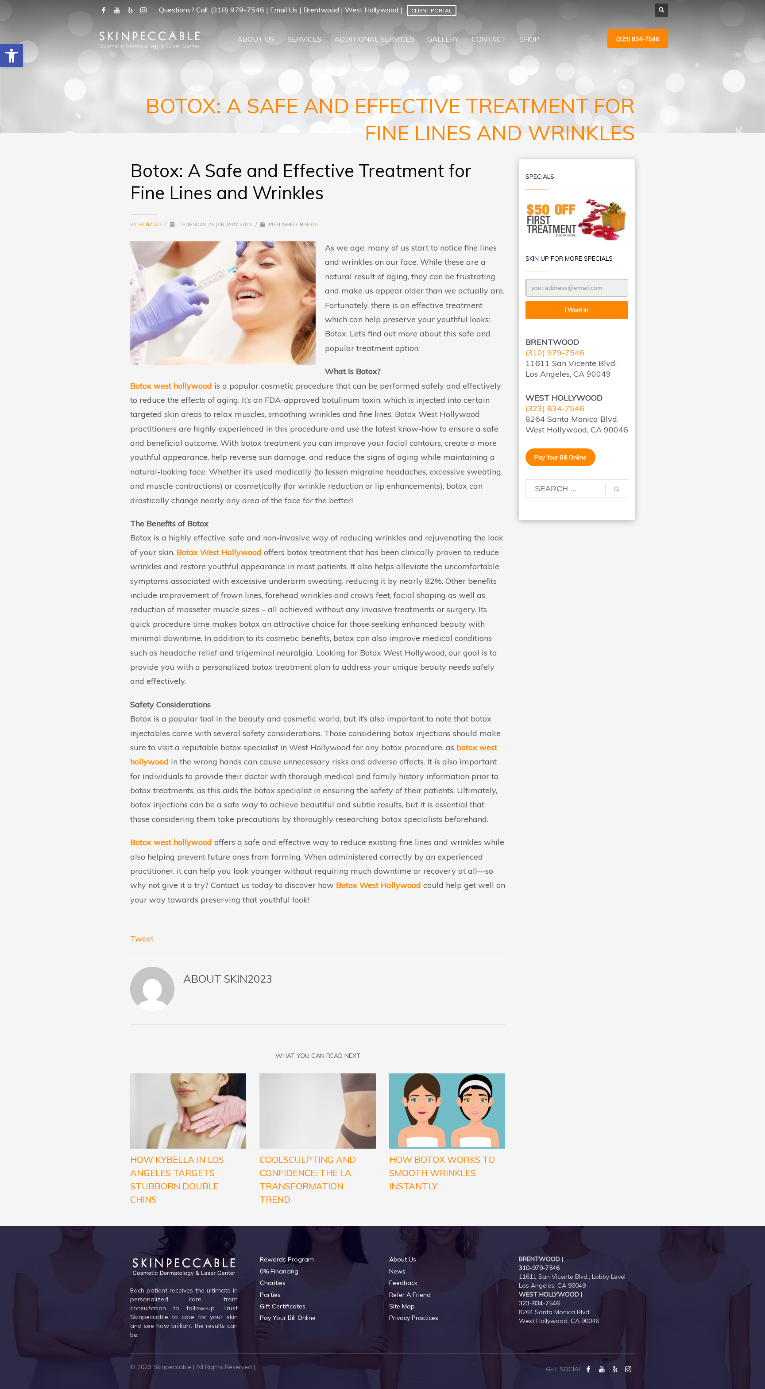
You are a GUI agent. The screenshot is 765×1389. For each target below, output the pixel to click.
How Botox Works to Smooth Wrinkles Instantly (442, 1173)
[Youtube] (117, 10)
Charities (273, 1283)
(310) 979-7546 (237, 9)
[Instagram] (143, 10)
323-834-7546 (539, 1303)
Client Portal (431, 10)
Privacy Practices (413, 1318)
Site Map (402, 1306)
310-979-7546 (539, 1268)
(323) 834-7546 (554, 408)
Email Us (284, 9)
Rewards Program (287, 1259)
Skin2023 (150, 224)
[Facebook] (588, 1369)
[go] (616, 489)
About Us (402, 1259)
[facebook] (103, 10)
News (397, 1271)
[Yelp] (615, 1369)
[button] (11, 55)
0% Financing (279, 1271)
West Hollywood (371, 9)
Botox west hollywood (171, 386)
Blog (312, 224)
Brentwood (321, 9)
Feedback (403, 1283)
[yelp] (130, 10)
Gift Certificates (282, 1306)
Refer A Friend (410, 1295)
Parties (270, 1295)
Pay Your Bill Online (288, 1318)
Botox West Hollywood (219, 552)
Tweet (142, 939)
